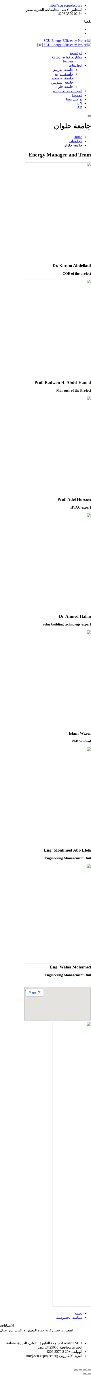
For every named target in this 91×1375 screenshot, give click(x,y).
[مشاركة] (80, 1370)
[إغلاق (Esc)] (76, 1370)
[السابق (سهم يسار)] (89, 1374)
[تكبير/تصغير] (89, 1370)
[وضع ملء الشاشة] (85, 1370)
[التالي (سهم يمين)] (85, 1374)
